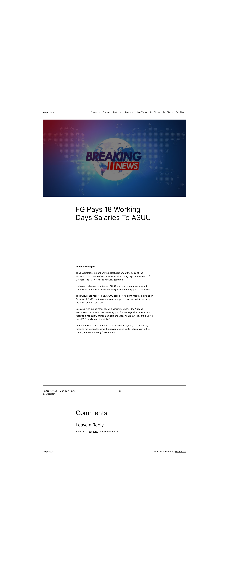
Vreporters (48, 112)
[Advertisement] (114, 16)
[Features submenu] (99, 112)
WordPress (180, 451)
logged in (93, 431)
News (72, 391)
